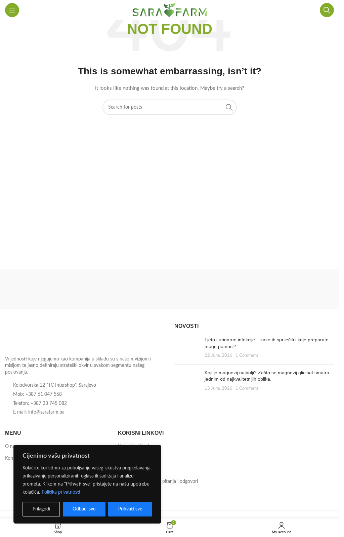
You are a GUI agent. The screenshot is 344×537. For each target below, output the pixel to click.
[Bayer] (294, 289)
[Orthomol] (127, 289)
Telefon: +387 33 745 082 (40, 403)
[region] (87, 484)
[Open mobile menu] (12, 10)
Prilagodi (41, 509)
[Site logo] (169, 10)
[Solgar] (44, 289)
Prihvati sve (130, 509)
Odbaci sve (84, 509)
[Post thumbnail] (187, 348)
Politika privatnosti (61, 492)
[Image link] (42, 337)
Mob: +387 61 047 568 (37, 394)
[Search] (326, 10)
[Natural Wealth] (211, 289)
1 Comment (246, 355)
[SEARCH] (229, 107)
